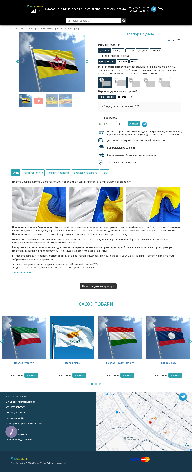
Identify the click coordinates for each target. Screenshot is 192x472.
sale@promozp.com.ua (24, 401)
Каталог (14, 28)
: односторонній (127, 91)
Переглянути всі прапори (98, 286)
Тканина (113, 55)
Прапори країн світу (38, 28)
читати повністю (22, 272)
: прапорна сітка (119, 55)
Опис (16, 172)
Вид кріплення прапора (137, 70)
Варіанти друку (117, 91)
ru (38, 10)
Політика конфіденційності (19, 439)
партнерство (92, 9)
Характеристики (33, 172)
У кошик (134, 124)
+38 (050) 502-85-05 (139, 10)
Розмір (109, 44)
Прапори (23, 28)
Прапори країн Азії (58, 28)
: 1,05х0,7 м (113, 44)
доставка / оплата (114, 9)
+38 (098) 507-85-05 (139, 7)
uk (33, 10)
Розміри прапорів (58, 172)
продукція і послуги (70, 9)
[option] (104, 50)
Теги (105, 172)
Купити (31, 375)
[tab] (15, 172)
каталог (50, 9)
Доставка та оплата (85, 172)
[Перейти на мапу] (144, 421)
